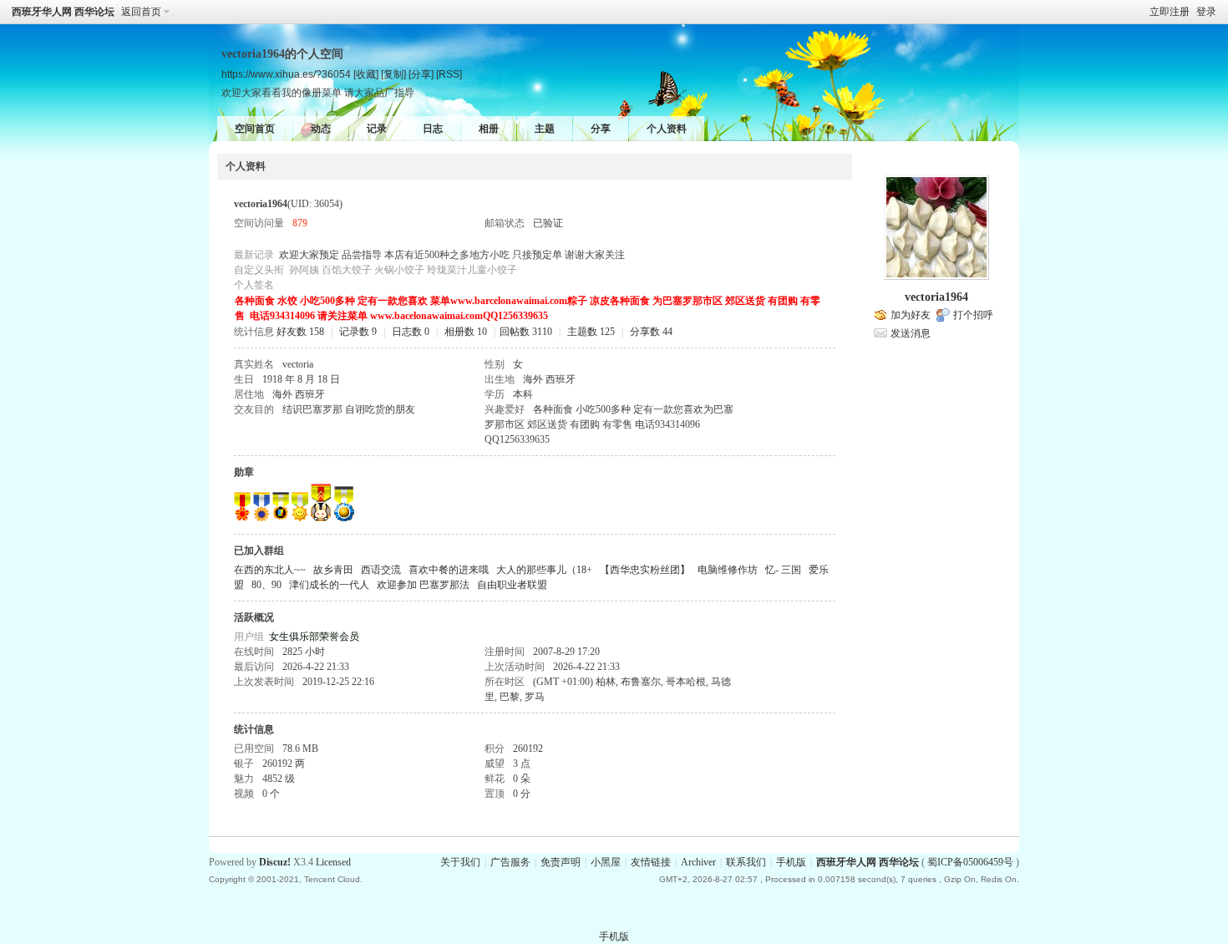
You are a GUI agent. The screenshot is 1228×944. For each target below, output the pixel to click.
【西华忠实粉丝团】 (645, 570)
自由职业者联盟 (512, 585)
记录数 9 (358, 332)
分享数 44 (651, 332)
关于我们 (460, 862)
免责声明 (560, 862)
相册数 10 (465, 332)
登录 (1206, 12)
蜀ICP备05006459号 (970, 862)
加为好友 (911, 315)
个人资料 (667, 128)
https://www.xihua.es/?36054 (286, 74)
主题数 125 (591, 332)
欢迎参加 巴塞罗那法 (423, 585)
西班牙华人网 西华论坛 (63, 12)
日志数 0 (410, 332)
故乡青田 (333, 570)
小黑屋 (606, 862)
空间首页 (255, 128)
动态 (321, 128)
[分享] (421, 74)
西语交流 (381, 570)
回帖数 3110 (526, 332)
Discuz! (275, 862)
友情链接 (651, 862)
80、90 (266, 585)
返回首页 (141, 12)
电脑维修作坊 (728, 570)
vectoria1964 (936, 297)
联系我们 (746, 862)
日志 (433, 128)
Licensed (333, 862)
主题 (545, 128)
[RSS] (449, 74)
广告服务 (510, 862)
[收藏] (365, 74)
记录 (377, 128)
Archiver (698, 862)
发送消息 (911, 333)
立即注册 (1169, 12)
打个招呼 (973, 315)
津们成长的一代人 (329, 585)
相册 (489, 128)
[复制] (393, 74)
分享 (601, 128)
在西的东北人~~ (270, 570)
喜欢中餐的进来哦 (448, 570)
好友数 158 (300, 332)
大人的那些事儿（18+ (544, 570)
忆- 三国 (783, 570)
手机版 (791, 862)
